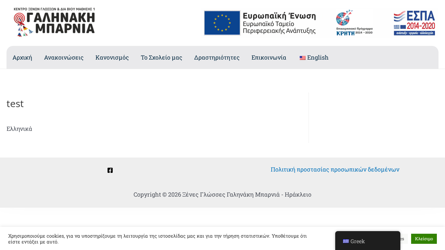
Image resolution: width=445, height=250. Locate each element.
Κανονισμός (112, 57)
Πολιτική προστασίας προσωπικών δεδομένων (335, 169)
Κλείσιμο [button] (424, 239)
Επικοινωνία (268, 57)
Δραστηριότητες (217, 57)
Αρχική (22, 57)
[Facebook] (110, 170)
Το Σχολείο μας (161, 57)
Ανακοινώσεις (64, 57)
